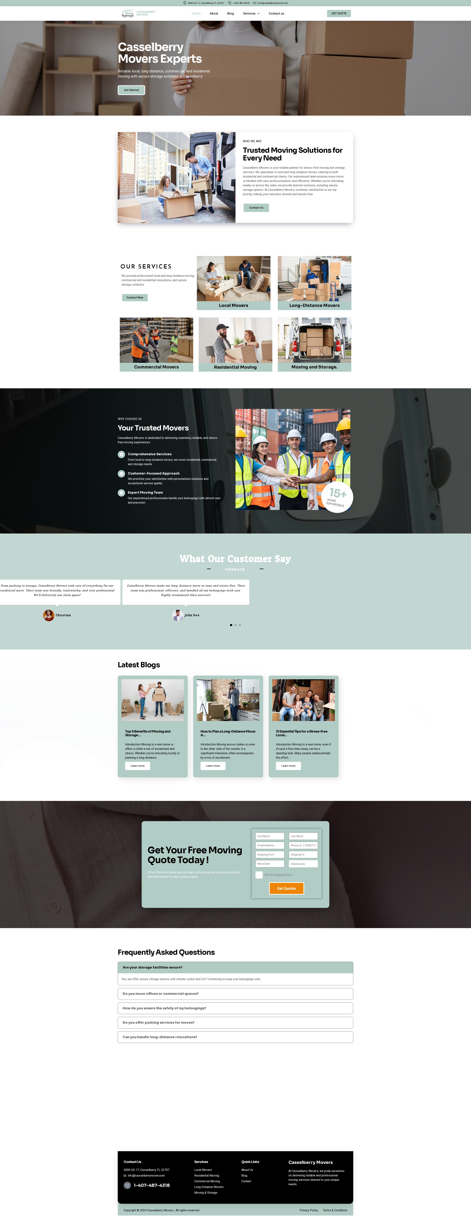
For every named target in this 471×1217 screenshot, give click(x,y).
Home (196, 13)
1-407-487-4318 (152, 1185)
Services (249, 13)
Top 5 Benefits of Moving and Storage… (147, 733)
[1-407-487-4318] (127, 1185)
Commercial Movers (156, 367)
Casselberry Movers (310, 1162)
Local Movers (233, 305)
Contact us (276, 13)
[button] (231, 625)
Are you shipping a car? (279, 874)
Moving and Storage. (314, 367)
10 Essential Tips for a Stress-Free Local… (301, 733)
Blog (230, 13)
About (214, 13)
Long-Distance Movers (314, 305)
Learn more (138, 765)
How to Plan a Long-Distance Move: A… (228, 733)
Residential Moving (235, 367)
